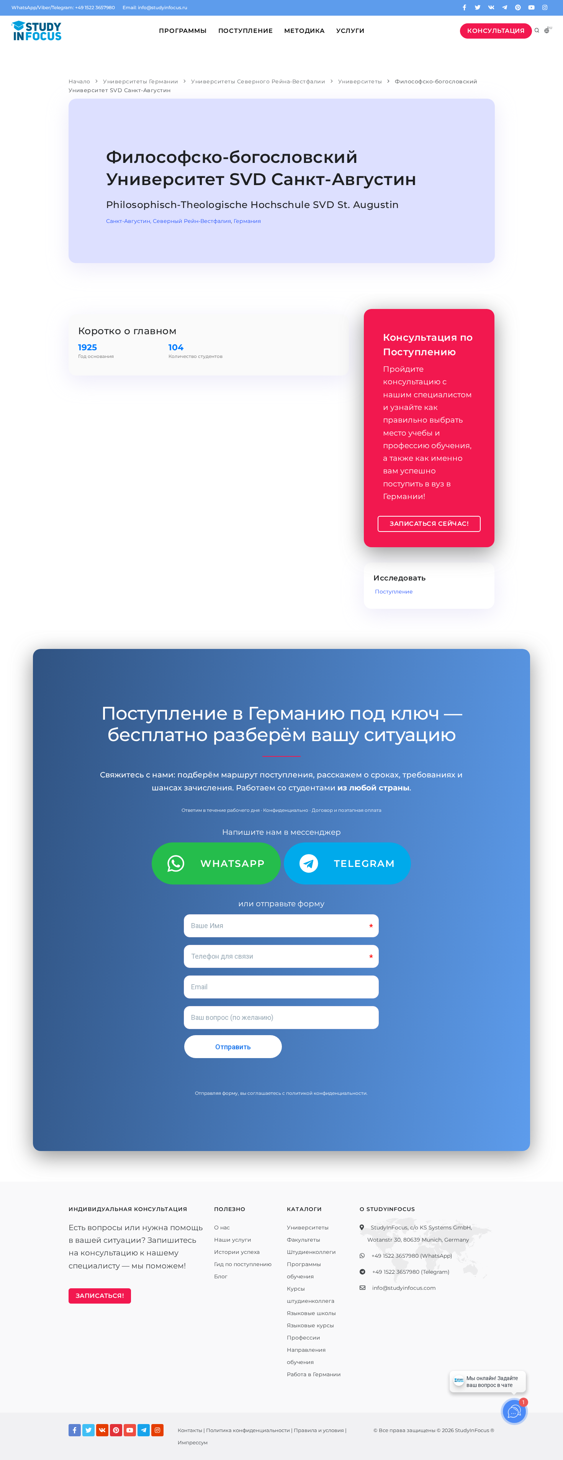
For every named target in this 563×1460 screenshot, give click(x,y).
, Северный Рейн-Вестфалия (190, 221)
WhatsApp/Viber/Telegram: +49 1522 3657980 (63, 7)
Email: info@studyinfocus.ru (155, 7)
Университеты (308, 1227)
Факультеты (303, 1239)
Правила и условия (319, 1430)
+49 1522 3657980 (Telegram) (411, 1271)
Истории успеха (237, 1252)
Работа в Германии (314, 1374)
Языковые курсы (310, 1325)
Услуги (350, 30)
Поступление (245, 30)
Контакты (190, 1430)
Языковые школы (311, 1313)
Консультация (496, 30)
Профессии (303, 1337)
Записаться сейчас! (429, 523)
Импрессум (193, 1442)
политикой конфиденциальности (326, 1093)
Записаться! (100, 1295)
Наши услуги (232, 1239)
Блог (220, 1276)
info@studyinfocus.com (404, 1287)
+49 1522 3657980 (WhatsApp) (412, 1255)
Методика (304, 30)
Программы (182, 30)
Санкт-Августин (128, 221)
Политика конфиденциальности (248, 1430)
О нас (222, 1227)
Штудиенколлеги (311, 1252)
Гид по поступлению (243, 1264)
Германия (247, 221)
